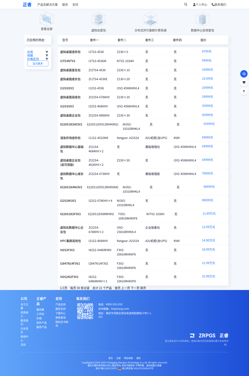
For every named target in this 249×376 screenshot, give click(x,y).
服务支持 (60, 308)
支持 (75, 4)
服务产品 (41, 327)
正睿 (27, 4)
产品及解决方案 (47, 4)
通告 (138, 358)
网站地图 (128, 358)
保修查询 (60, 317)
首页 (110, 358)
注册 (118, 358)
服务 (65, 4)
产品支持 (60, 304)
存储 (39, 318)
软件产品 (41, 322)
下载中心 (60, 313)
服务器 (40, 309)
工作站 (40, 314)
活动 (23, 344)
